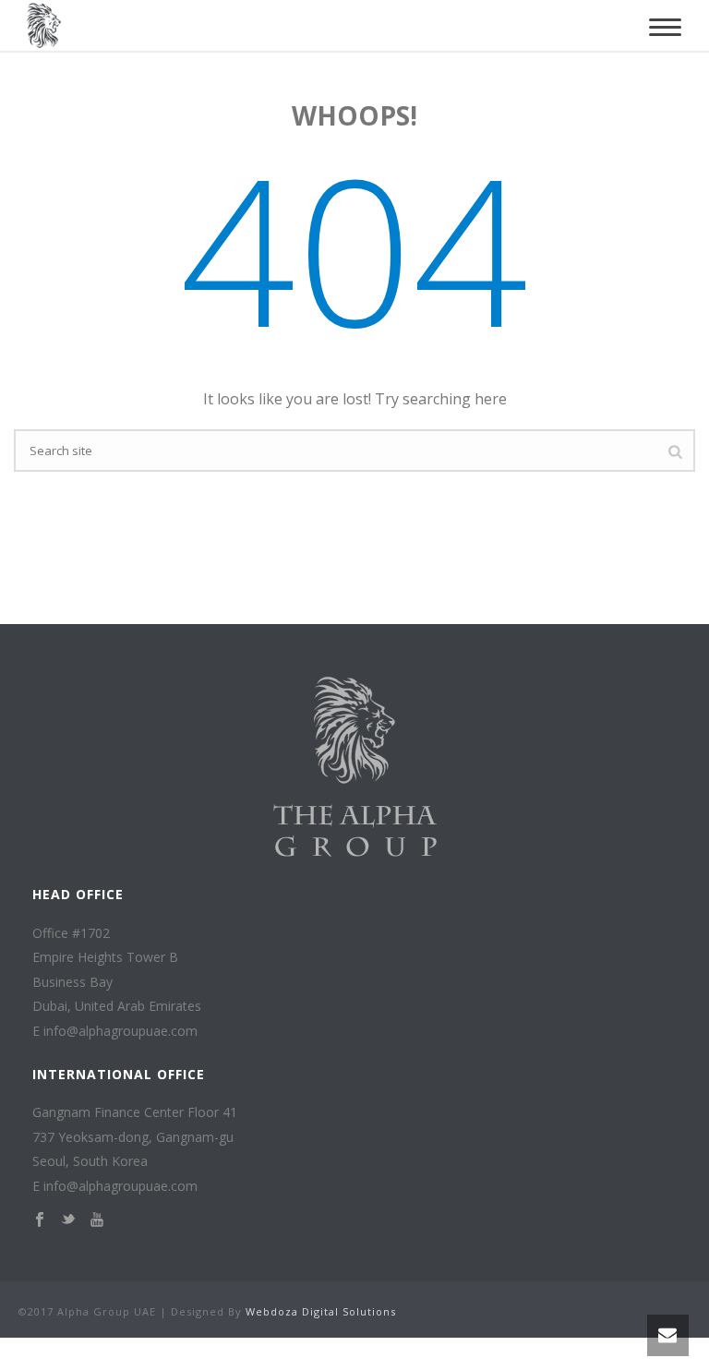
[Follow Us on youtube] (97, 1220)
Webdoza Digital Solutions (321, 1311)
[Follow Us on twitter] (68, 1220)
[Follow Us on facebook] (39, 1220)
